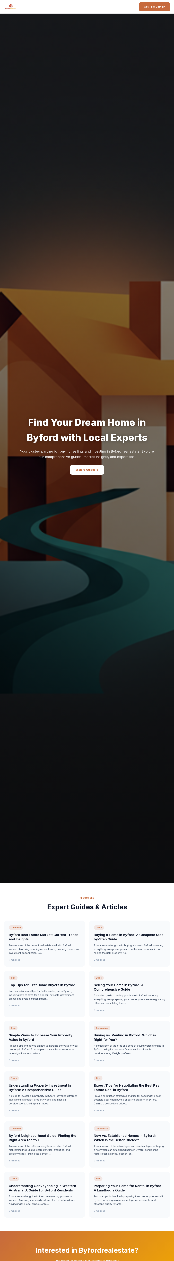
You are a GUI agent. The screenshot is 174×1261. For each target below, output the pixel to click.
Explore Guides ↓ (87, 469)
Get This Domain (154, 6)
